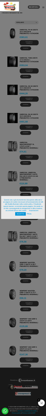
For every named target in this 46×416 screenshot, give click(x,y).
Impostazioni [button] (33, 212)
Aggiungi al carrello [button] (29, 42)
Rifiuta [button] (29, 215)
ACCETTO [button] (20, 215)
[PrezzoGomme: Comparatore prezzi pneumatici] (27, 380)
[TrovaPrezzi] (23, 393)
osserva (25, 48)
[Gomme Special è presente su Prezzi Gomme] (23, 383)
